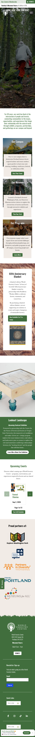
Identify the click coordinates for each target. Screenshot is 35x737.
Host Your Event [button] (17, 173)
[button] (6, 493)
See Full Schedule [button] (18, 512)
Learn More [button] (17, 255)
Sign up (10, 685)
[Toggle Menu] (31, 12)
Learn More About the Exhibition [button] (17, 452)
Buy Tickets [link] (4, 2)
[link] (10, 13)
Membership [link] (13, 2)
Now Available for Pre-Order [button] (16, 318)
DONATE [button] (31, 2)
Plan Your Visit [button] (17, 214)
